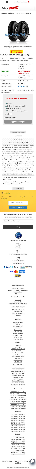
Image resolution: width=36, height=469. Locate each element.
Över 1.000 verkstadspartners (18, 254)
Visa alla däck (6, 13)
